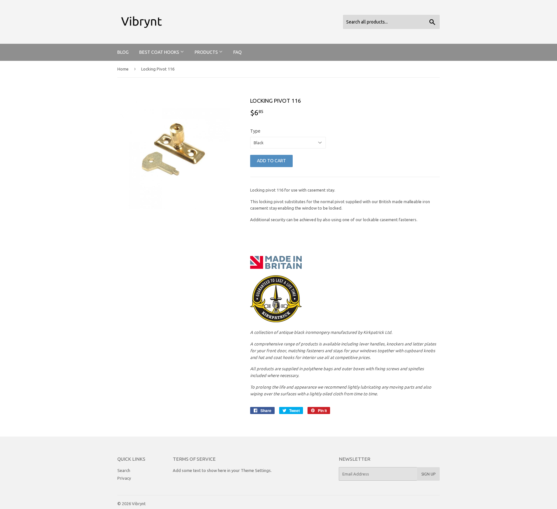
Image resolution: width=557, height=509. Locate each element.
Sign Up (428, 474)
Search (123, 470)
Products (207, 52)
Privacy (124, 478)
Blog (123, 52)
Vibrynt (139, 503)
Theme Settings (256, 470)
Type (255, 131)
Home (123, 69)
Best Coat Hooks (159, 52)
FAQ (237, 52)
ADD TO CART (271, 160)
